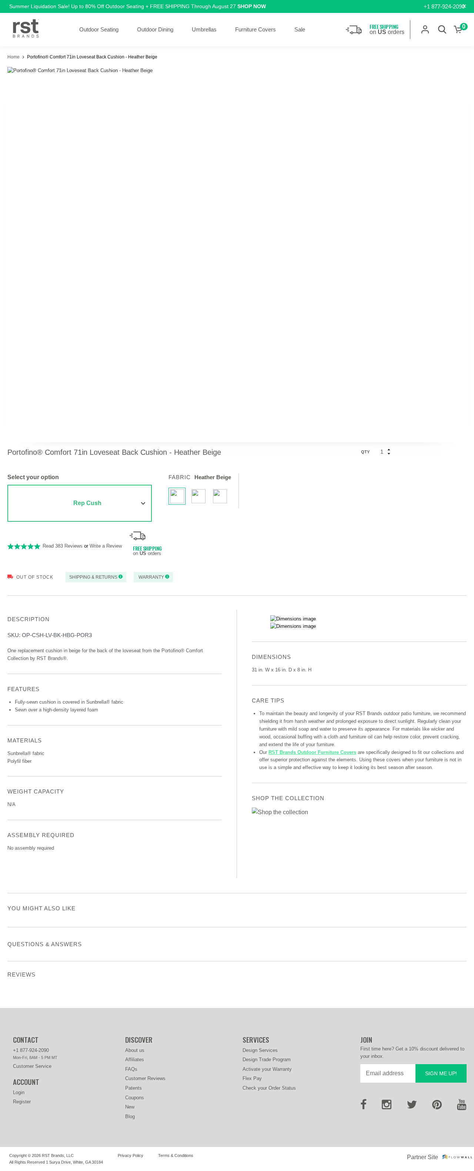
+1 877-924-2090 (444, 6)
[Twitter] (412, 1107)
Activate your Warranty (267, 1069)
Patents (133, 1088)
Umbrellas (204, 29)
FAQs (131, 1069)
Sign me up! (441, 1073)
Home (14, 57)
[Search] (442, 29)
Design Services (260, 1050)
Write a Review (106, 546)
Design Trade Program (267, 1059)
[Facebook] (363, 1107)
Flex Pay (252, 1078)
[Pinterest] (437, 1107)
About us (134, 1050)
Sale (299, 29)
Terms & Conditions (175, 1155)
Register (22, 1101)
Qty (365, 452)
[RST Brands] (26, 29)
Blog (130, 1116)
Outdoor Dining (155, 29)
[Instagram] (386, 1107)
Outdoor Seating (98, 29)
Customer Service (32, 1066)
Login (18, 1092)
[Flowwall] (457, 1157)
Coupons (134, 1097)
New (129, 1107)
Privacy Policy (130, 1155)
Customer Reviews (145, 1078)
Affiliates (134, 1059)
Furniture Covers (255, 29)
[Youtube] (462, 1107)
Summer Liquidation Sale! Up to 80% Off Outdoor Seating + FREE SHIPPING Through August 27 (137, 6)
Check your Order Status (269, 1088)
